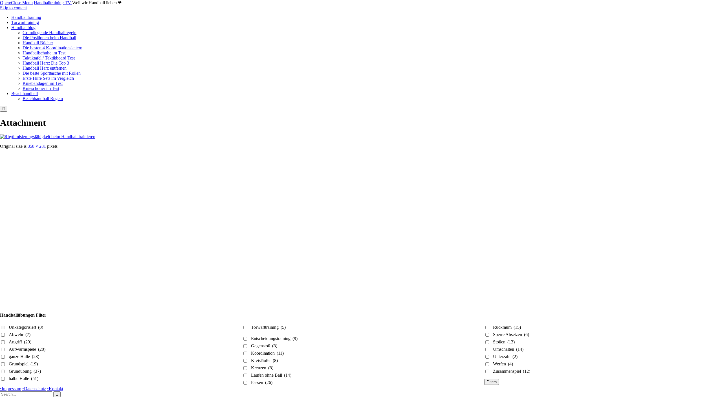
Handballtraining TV (53, 2)
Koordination (267, 353)
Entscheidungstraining (274, 338)
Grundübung (25, 371)
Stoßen (504, 341)
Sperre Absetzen (511, 334)
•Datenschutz (34, 388)
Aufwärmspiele (27, 349)
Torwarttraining (268, 327)
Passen (261, 382)
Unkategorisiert (26, 327)
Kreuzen (262, 367)
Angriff (20, 341)
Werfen (503, 363)
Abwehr (19, 334)
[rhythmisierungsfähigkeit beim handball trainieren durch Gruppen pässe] (47, 136)
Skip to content (13, 7)
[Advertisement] (169, 188)
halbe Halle (23, 378)
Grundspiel (23, 363)
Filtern (492, 382)
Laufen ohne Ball (271, 375)
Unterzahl (505, 356)
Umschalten (508, 349)
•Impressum (10, 388)
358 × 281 (37, 146)
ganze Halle (24, 356)
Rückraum (507, 327)
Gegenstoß (264, 345)
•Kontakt (55, 388)
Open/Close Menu (16, 2)
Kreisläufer (264, 360)
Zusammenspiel (511, 371)
